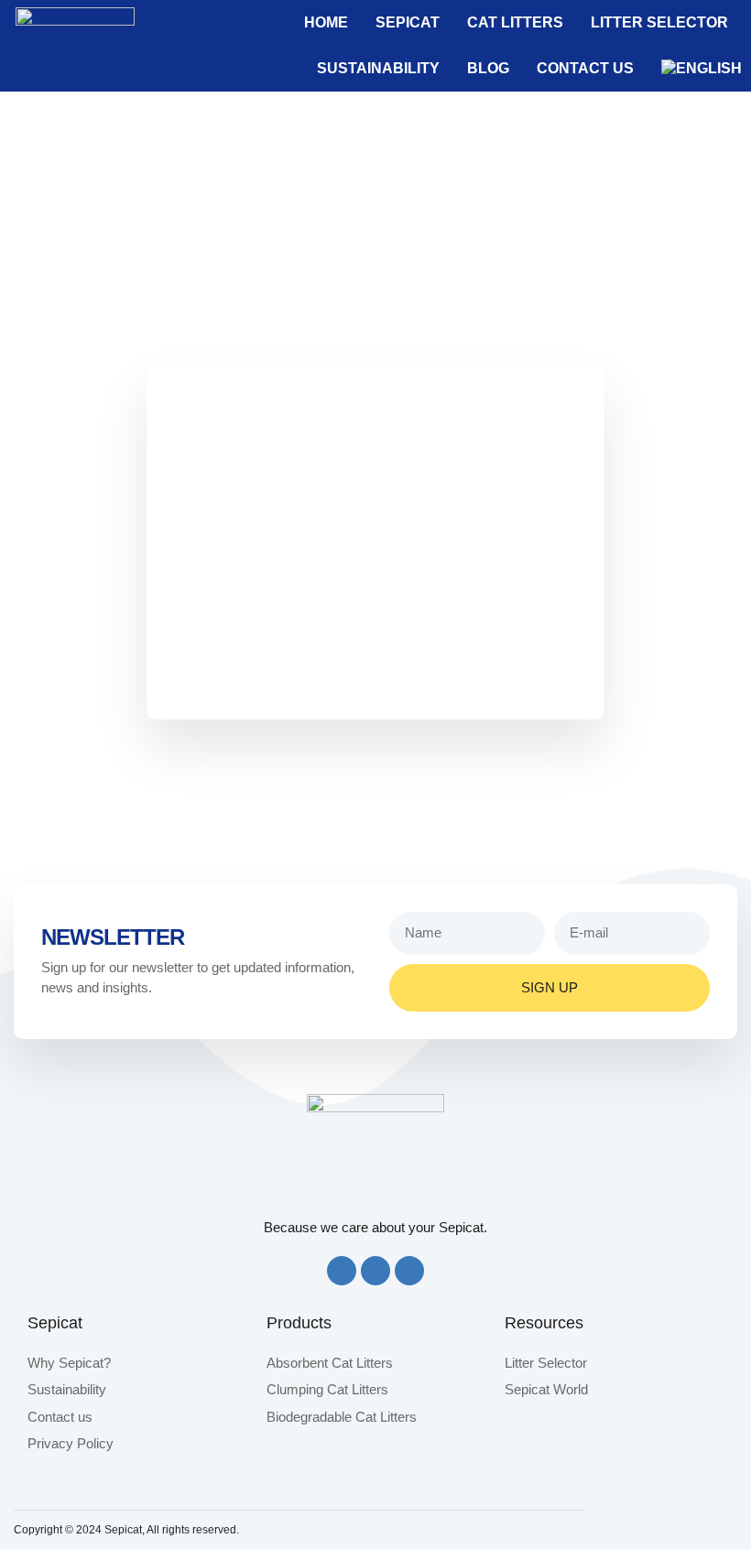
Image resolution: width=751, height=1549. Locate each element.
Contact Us (585, 68)
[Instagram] (375, 1270)
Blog (488, 68)
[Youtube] (409, 1270)
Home (326, 22)
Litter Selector (659, 22)
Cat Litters (515, 22)
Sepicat (408, 22)
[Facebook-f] (341, 1270)
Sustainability (378, 68)
